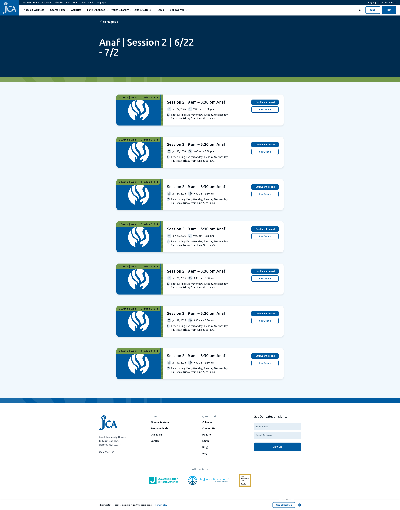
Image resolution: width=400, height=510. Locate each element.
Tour (83, 2)
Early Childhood (96, 9)
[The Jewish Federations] (208, 480)
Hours (76, 2)
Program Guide (159, 428)
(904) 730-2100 (106, 452)
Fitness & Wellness (33, 9)
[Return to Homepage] (9, 7)
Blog (67, 2)
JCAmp (160, 9)
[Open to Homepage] (122, 422)
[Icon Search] (360, 10)
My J (204, 453)
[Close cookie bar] (299, 505)
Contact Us (208, 428)
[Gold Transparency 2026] (245, 480)
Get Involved (177, 9)
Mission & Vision (160, 422)
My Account (388, 2)
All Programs (110, 22)
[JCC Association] (163, 480)
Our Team (156, 434)
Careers (155, 440)
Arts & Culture (143, 9)
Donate (206, 434)
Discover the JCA (30, 2)
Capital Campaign (97, 2)
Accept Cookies (284, 505)
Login (205, 440)
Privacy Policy (161, 505)
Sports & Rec (57, 9)
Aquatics (76, 9)
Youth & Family (120, 9)
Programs (46, 2)
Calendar (58, 2)
